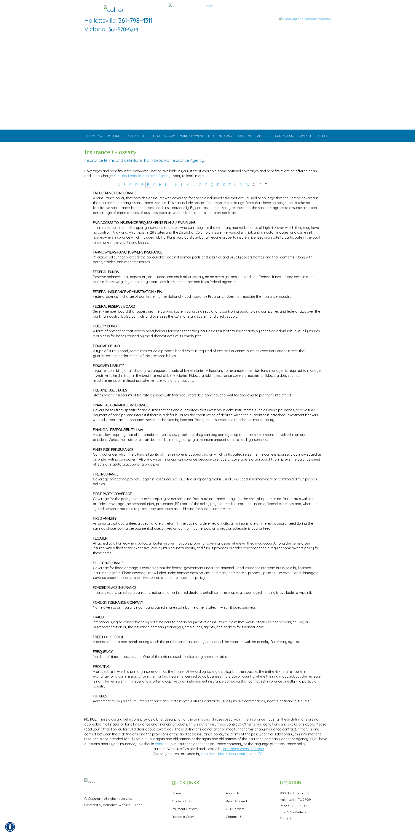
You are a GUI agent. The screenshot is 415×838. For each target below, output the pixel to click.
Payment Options (185, 809)
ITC (259, 754)
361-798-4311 (135, 20)
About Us (232, 793)
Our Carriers (235, 809)
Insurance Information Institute (225, 754)
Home (176, 793)
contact (161, 744)
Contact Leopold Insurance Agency (142, 176)
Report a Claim (183, 817)
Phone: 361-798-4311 (295, 806)
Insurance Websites (166, 749)
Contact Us (234, 817)
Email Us (286, 819)
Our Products (182, 801)
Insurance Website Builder (243, 749)
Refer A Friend (236, 801)
